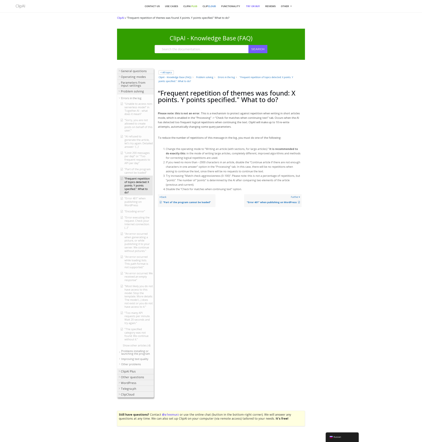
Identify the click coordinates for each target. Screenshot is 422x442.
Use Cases (171, 6)
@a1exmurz (170, 414)
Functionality (230, 6)
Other (285, 6)
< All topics (166, 72)
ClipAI (190, 6)
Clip (209, 6)
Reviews (270, 6)
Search (258, 49)
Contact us (152, 6)
